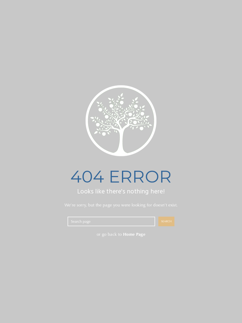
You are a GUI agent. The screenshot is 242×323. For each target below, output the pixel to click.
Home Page (134, 234)
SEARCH (166, 221)
